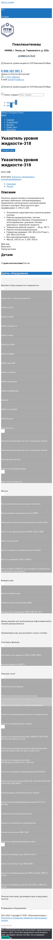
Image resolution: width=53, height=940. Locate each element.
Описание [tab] (11, 184)
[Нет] (11, 938)
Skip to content (7, 2)
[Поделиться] (8, 925)
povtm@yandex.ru (16, 79)
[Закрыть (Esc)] (10, 925)
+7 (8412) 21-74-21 (13, 9)
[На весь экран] (5, 925)
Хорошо (5, 937)
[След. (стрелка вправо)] (5, 928)
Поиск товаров (11, 94)
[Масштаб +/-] (2, 925)
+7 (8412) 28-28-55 (18, 17)
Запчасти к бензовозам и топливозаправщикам (18, 178)
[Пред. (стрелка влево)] (2, 928)
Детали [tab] (10, 186)
